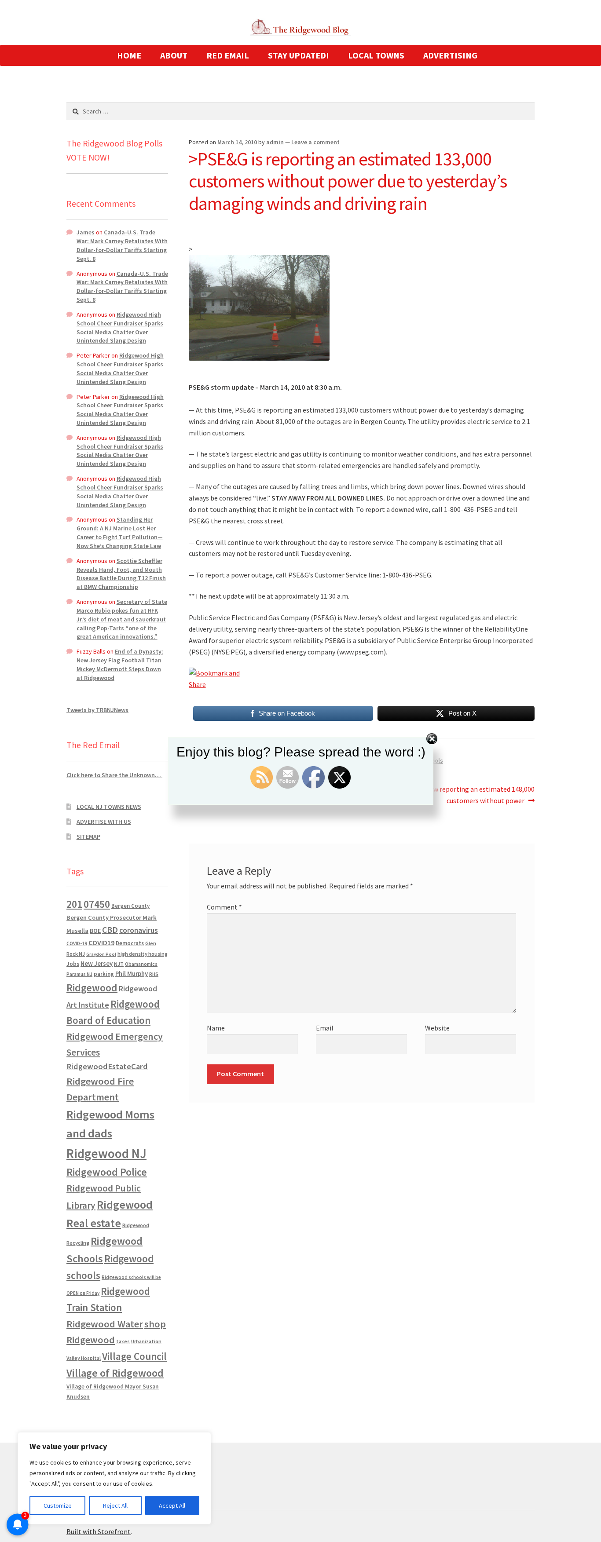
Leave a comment (315, 142)
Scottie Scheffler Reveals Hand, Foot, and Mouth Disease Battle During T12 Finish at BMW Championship (121, 574)
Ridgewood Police (106, 1172)
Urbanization (146, 1341)
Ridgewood (91, 987)
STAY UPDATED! (298, 55)
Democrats (130, 943)
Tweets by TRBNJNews (97, 710)
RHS (153, 974)
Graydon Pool (101, 954)
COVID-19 (76, 943)
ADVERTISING (450, 55)
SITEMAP (88, 836)
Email (324, 1027)
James (86, 232)
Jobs (72, 964)
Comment (224, 907)
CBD (110, 929)
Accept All (172, 1505)
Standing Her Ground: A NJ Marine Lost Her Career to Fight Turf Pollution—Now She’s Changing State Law (120, 532)
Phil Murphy (131, 974)
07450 (97, 904)
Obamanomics (141, 964)
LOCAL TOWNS (376, 55)
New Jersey (97, 964)
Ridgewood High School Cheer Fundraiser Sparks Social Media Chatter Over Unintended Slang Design (120, 327)
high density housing (142, 953)
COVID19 (101, 942)
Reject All (115, 1505)
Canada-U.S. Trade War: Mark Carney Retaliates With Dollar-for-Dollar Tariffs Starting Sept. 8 (122, 245)
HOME (129, 55)
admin (275, 142)
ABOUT (173, 55)
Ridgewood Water (104, 1324)
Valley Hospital (83, 1358)
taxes (123, 1341)
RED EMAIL (227, 55)
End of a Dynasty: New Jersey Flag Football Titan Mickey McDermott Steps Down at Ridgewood (120, 664)
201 (74, 904)
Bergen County (130, 906)
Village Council (134, 1356)
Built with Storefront (98, 1531)
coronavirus (138, 930)
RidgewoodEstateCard (107, 1066)
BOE (95, 931)
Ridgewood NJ (106, 1153)
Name (216, 1027)
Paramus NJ (79, 974)
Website (437, 1027)
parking (104, 974)
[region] (114, 1478)
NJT (119, 964)
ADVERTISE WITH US (104, 822)
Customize (58, 1505)
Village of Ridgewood (115, 1373)
